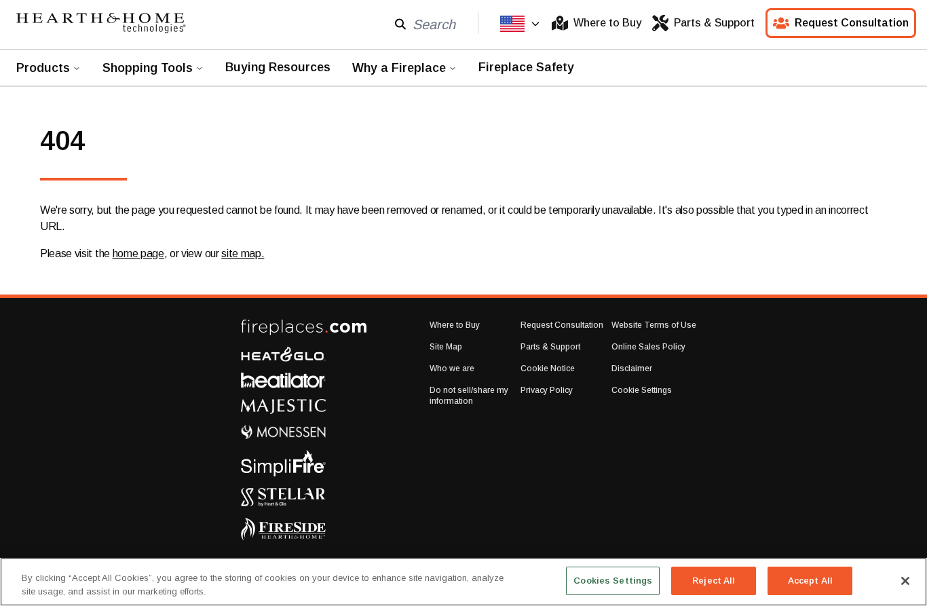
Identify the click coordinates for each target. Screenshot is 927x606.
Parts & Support (714, 23)
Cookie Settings (641, 390)
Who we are (452, 368)
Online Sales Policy (648, 347)
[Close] (905, 581)
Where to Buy (607, 23)
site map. (242, 253)
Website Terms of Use (653, 325)
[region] (463, 582)
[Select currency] (520, 24)
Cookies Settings (612, 580)
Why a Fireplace (399, 68)
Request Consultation (852, 23)
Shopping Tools (147, 68)
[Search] (400, 23)
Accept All (810, 580)
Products (43, 68)
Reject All (713, 580)
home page (138, 253)
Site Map (446, 347)
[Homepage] (101, 23)
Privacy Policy (547, 390)
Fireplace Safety (526, 67)
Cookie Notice (548, 368)
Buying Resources (277, 67)
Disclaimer (631, 368)
